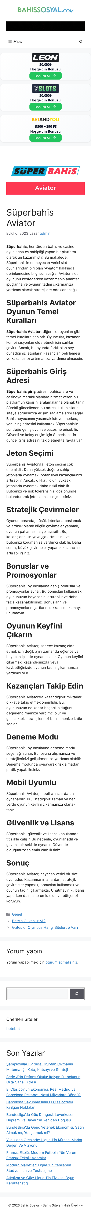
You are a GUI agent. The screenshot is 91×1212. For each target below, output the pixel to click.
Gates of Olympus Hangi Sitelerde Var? (45, 927)
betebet (13, 1029)
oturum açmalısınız (61, 962)
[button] (81, 41)
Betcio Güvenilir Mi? (29, 921)
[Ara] (77, 994)
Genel (17, 914)
